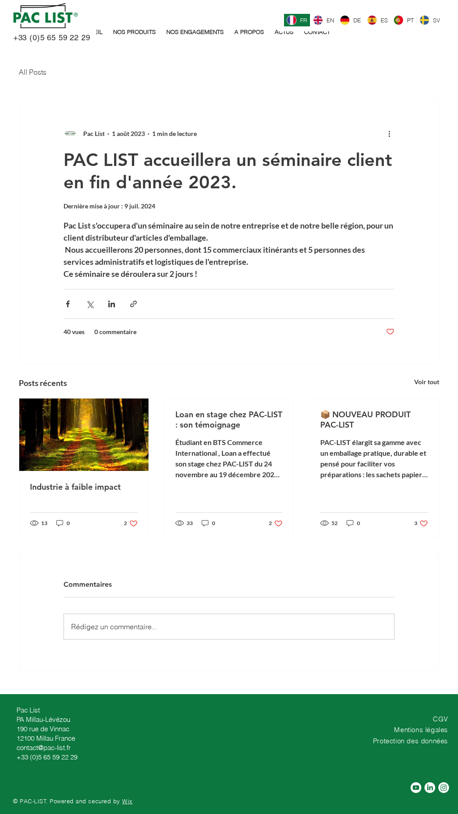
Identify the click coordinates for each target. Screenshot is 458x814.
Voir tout (426, 382)
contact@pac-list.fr (44, 747)
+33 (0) (24, 37)
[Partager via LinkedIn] (111, 304)
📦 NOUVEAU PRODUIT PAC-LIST (365, 419)
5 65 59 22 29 (65, 37)
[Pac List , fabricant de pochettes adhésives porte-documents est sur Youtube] (416, 787)
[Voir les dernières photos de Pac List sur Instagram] (443, 787)
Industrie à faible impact (75, 487)
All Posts (33, 72)
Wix (127, 801)
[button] (134, 31)
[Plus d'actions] (389, 133)
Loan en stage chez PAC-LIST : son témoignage (228, 419)
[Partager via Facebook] (68, 304)
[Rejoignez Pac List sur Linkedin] (429, 787)
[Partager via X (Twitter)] (89, 304)
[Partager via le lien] (133, 304)
